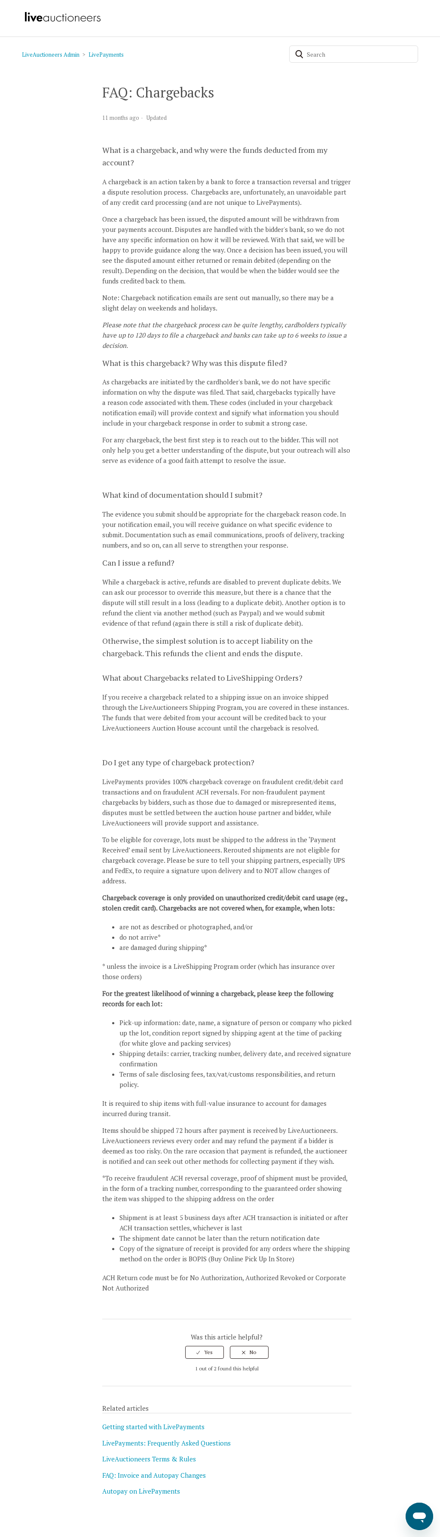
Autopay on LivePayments (141, 1491)
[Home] (62, 20)
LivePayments (106, 54)
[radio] (204, 1352)
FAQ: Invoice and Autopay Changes (154, 1475)
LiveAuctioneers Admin (50, 54)
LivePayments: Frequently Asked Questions (166, 1443)
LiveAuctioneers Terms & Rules (149, 1459)
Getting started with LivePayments (153, 1426)
